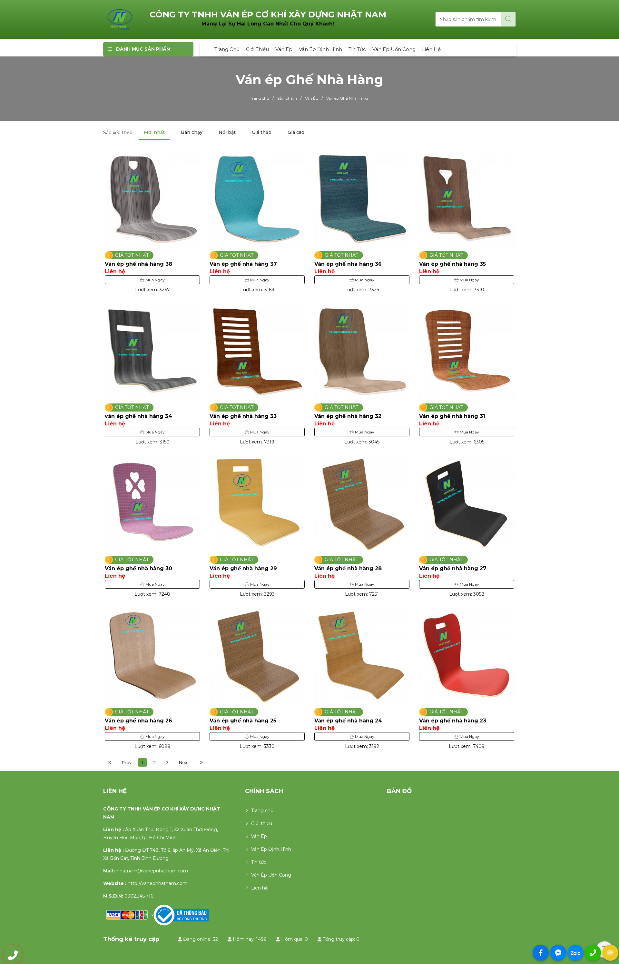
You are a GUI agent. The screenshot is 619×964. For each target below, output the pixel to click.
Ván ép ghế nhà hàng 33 (243, 416)
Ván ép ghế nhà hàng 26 (138, 721)
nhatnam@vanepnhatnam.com (152, 871)
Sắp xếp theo (118, 132)
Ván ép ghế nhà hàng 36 (348, 264)
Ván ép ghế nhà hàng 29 (243, 568)
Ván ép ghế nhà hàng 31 (452, 416)
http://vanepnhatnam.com (157, 883)
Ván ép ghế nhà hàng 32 (347, 416)
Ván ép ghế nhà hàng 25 (243, 721)
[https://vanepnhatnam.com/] (120, 19)
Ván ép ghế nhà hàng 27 (452, 568)
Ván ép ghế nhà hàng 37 (243, 264)
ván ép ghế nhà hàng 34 (138, 416)
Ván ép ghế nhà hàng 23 (452, 721)
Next (184, 762)
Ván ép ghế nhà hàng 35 (452, 264)
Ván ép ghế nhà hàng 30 (138, 568)
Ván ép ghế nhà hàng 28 (348, 568)
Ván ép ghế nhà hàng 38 (138, 264)
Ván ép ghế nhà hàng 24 (348, 721)
